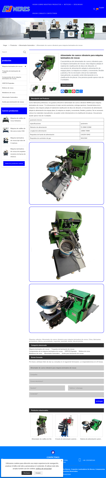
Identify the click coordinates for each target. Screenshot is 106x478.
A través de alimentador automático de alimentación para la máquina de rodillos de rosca (67, 439)
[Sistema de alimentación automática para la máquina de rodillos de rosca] (91, 425)
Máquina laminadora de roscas (12, 66)
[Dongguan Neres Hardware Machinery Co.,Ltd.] (16, 9)
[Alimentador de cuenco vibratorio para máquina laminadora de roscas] (35, 89)
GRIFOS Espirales (8, 83)
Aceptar (38, 473)
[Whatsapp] (53, 452)
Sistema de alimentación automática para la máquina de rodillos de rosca (92, 439)
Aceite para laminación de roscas (13, 102)
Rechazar (27, 473)
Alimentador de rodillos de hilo (41, 439)
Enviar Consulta (67, 85)
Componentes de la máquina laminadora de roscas (11, 77)
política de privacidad (44, 469)
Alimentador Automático (27, 45)
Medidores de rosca (8, 92)
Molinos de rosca (7, 88)
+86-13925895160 (89, 460)
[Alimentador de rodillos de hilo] (41, 425)
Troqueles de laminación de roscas (11, 71)
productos (13, 45)
